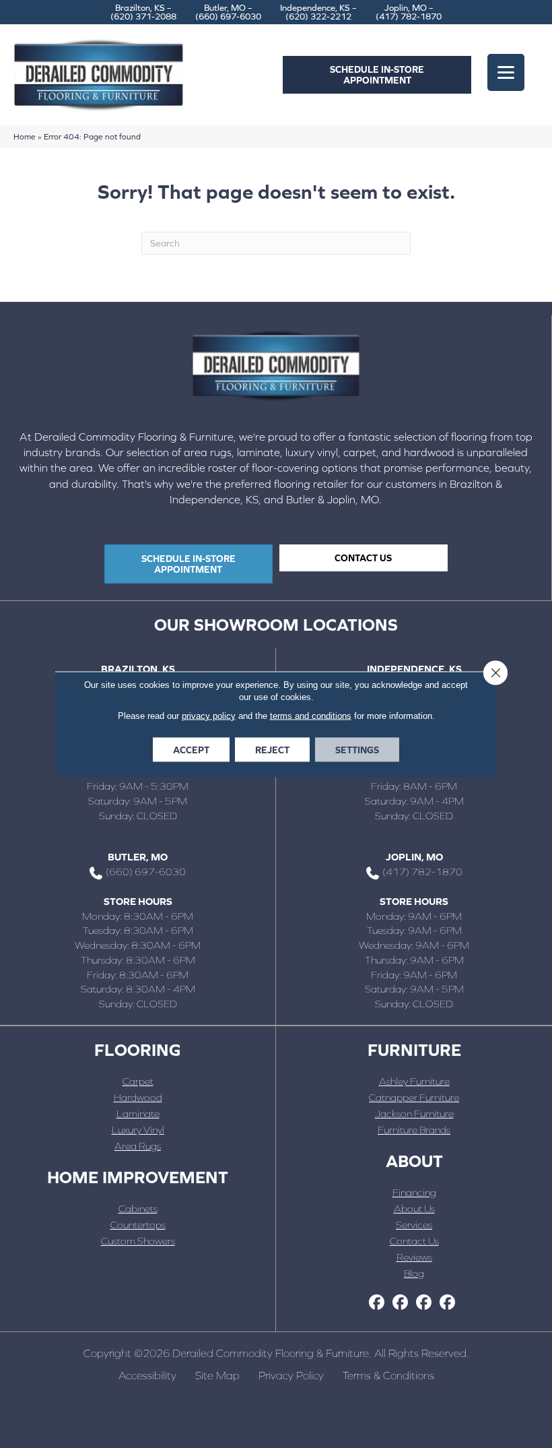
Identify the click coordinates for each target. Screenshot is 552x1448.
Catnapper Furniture (414, 1097)
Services (414, 1224)
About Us (414, 1208)
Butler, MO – (228, 12)
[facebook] (376, 1302)
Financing (414, 1192)
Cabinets (138, 1208)
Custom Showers (138, 1241)
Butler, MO (138, 856)
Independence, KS (414, 668)
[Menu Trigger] (505, 72)
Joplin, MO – (409, 12)
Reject (272, 749)
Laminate (138, 1113)
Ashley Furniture (414, 1081)
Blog (414, 1273)
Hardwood (138, 1097)
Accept (191, 749)
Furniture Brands (414, 1129)
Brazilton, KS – (143, 12)
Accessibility (147, 1375)
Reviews (414, 1257)
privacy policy (209, 715)
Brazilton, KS (138, 668)
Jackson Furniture (414, 1113)
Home (24, 136)
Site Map (217, 1375)
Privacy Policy (291, 1375)
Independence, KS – (318, 12)
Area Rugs (137, 1146)
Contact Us (414, 1241)
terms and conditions (310, 715)
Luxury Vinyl (138, 1129)
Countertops (138, 1224)
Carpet (138, 1081)
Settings (357, 749)
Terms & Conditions (388, 1375)
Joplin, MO (414, 856)
